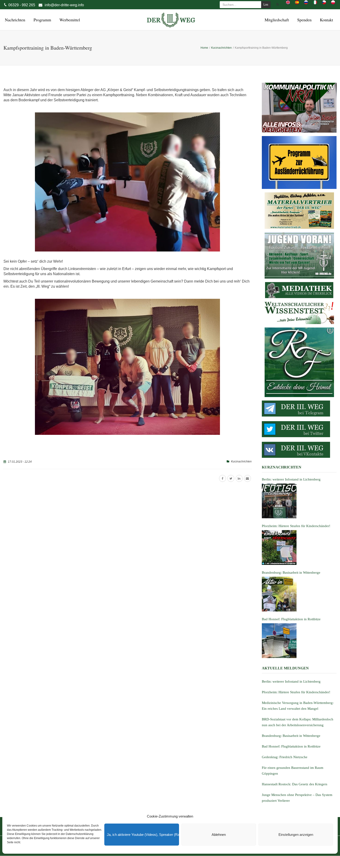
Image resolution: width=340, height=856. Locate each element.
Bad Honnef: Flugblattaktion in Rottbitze (291, 746)
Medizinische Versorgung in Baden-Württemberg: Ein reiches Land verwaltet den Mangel (298, 705)
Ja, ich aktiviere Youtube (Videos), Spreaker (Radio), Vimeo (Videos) (143, 835)
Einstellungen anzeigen (295, 835)
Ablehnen (219, 835)
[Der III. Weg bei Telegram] (299, 409)
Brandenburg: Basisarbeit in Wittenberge (291, 736)
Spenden (304, 19)
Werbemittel (69, 19)
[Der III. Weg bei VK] (299, 450)
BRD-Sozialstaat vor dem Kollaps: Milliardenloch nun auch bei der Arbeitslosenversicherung (297, 722)
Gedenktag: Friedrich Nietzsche (284, 757)
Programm (41, 19)
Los (265, 4)
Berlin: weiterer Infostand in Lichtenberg (291, 681)
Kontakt (325, 19)
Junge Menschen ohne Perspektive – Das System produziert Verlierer (297, 797)
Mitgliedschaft (276, 19)
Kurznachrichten (241, 461)
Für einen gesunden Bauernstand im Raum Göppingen (292, 770)
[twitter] (230, 478)
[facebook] (222, 478)
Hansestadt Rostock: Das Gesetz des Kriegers (294, 784)
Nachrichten (14, 19)
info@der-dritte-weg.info (64, 5)
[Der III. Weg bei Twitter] (299, 429)
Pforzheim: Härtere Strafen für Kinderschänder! (296, 692)
